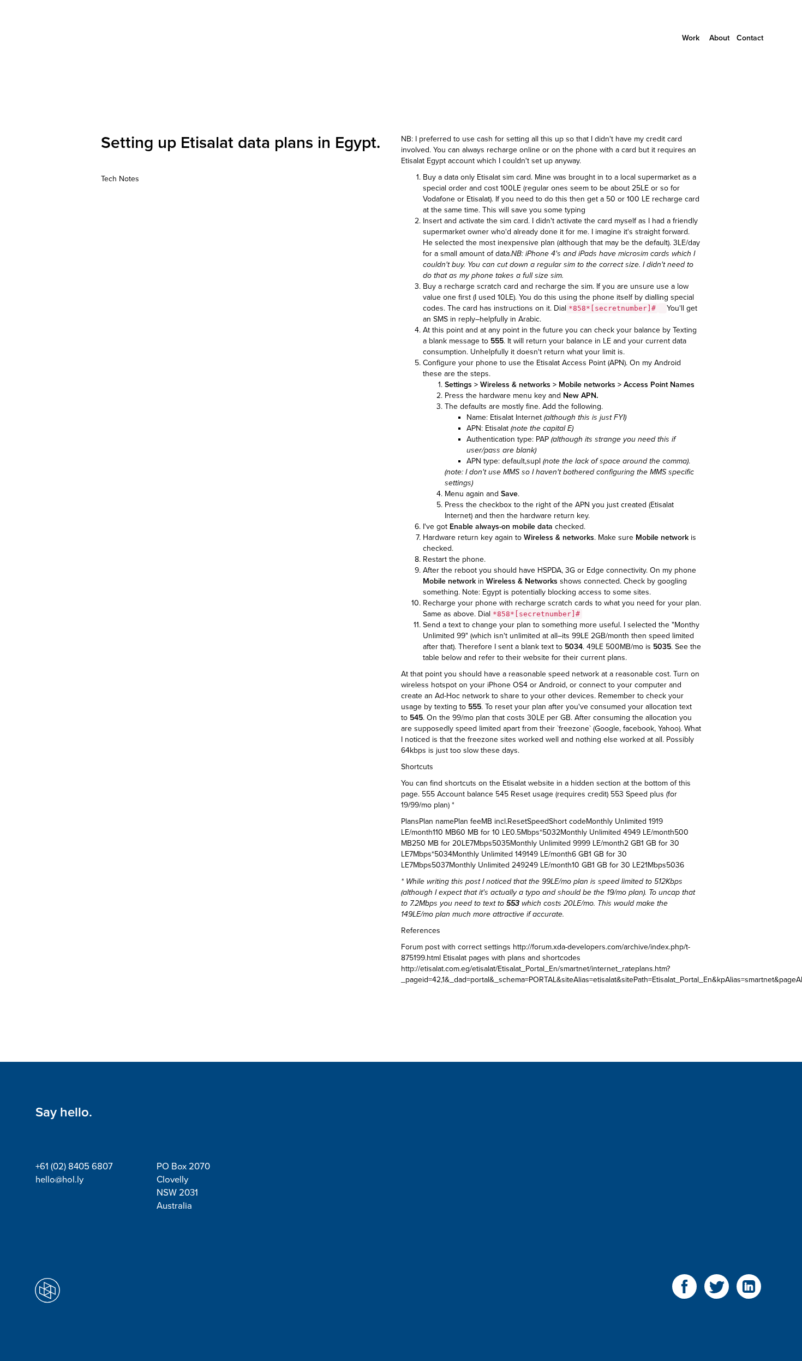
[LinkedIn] (749, 1293)
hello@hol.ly (59, 1179)
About (719, 38)
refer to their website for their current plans (550, 657)
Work (690, 38)
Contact (750, 38)
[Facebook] (684, 1293)
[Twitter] (716, 1293)
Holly (84, 38)
